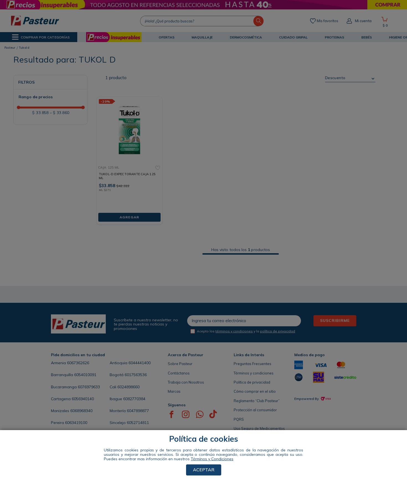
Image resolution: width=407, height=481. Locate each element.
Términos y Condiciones (212, 458)
